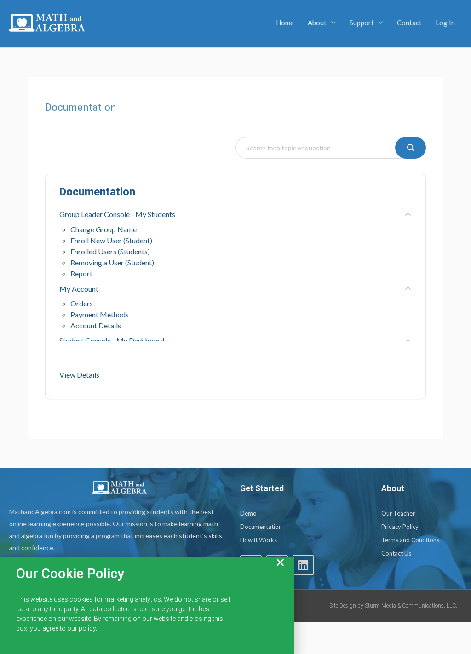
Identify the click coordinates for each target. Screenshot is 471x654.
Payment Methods (99, 314)
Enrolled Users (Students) (110, 251)
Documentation (97, 191)
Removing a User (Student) (112, 262)
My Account (78, 288)
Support (362, 22)
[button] (303, 565)
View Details (79, 374)
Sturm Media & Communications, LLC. (411, 605)
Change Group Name (103, 229)
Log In (445, 22)
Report (81, 273)
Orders (81, 303)
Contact (409, 22)
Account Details (95, 325)
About (317, 22)
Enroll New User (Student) (111, 240)
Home (285, 22)
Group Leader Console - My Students (117, 214)
